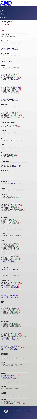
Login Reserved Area (3, 13)
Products (1, 10)
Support (1, 16)
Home (1, 7)
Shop (1, 11)
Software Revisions (3, 17)
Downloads (2, 14)
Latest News (2, 8)
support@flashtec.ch (21, 410)
